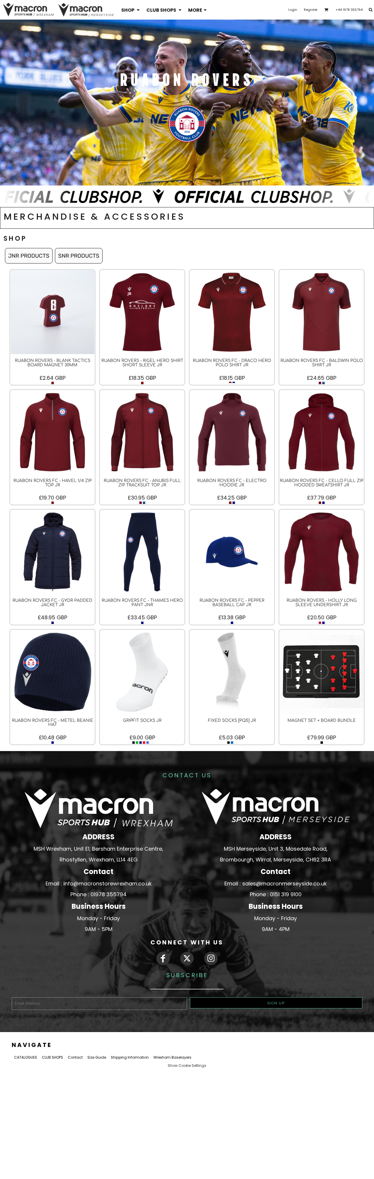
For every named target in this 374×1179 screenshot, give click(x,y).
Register (311, 9)
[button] (130, 9)
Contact (75, 1057)
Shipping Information (130, 1057)
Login (292, 9)
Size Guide (96, 1057)
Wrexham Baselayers (172, 1057)
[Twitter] (187, 958)
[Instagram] (211, 958)
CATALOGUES (25, 1057)
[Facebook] (163, 958)
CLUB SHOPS (52, 1057)
